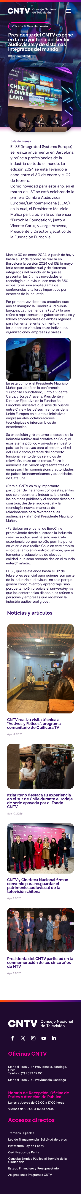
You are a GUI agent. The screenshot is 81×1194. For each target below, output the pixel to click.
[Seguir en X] (23, 1038)
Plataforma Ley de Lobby (26, 1146)
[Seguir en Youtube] (43, 1038)
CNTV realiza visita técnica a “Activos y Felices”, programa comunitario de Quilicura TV (34, 723)
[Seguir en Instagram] (33, 1038)
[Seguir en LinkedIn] (54, 1038)
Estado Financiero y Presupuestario (33, 1168)
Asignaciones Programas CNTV (30, 1175)
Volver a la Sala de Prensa (30, 26)
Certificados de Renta (23, 1152)
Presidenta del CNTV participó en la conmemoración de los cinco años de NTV (40, 962)
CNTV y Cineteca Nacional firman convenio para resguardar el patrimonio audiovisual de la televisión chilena (37, 885)
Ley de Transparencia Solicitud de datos (37, 1139)
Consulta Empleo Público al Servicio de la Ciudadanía (37, 1160)
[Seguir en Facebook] (12, 1038)
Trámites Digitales (21, 1133)
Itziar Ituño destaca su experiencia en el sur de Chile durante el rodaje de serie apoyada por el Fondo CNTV (40, 801)
